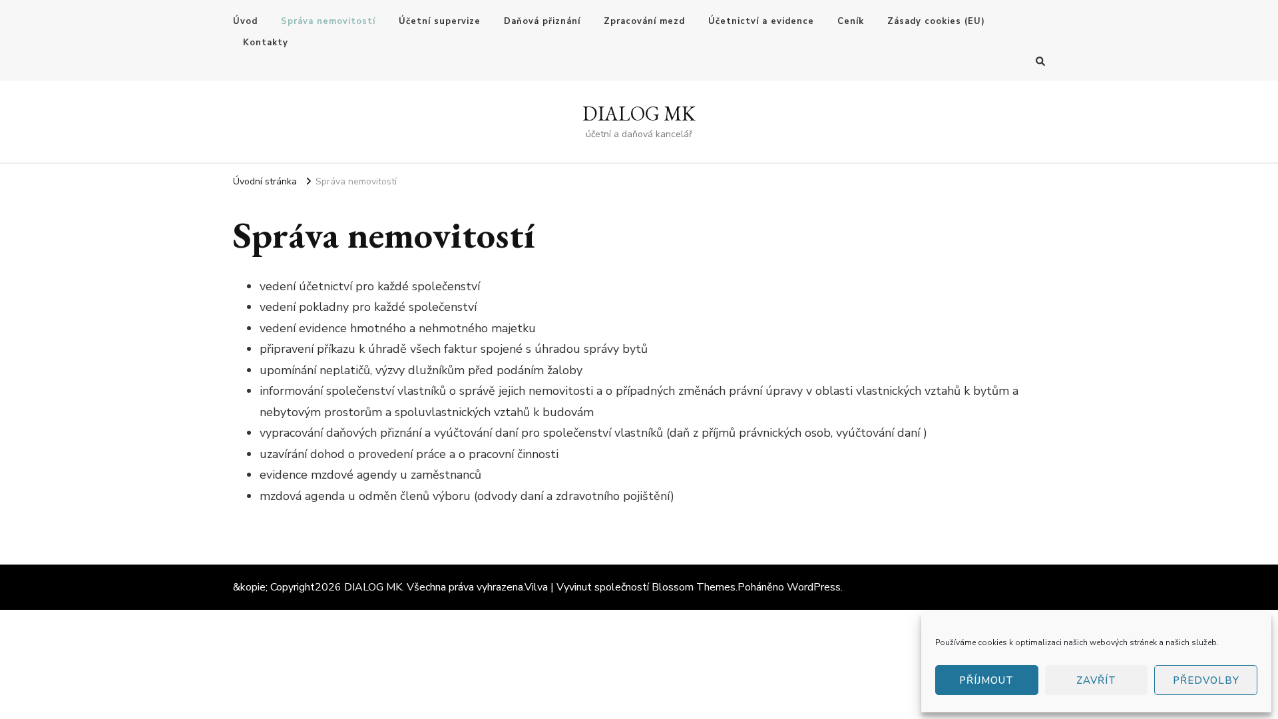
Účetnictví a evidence (761, 21)
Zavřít (1096, 680)
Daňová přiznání (542, 21)
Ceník (850, 21)
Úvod (245, 21)
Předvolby (1206, 680)
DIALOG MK (639, 113)
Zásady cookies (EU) (936, 21)
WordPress (814, 587)
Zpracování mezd (644, 21)
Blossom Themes (694, 587)
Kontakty (265, 43)
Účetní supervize (440, 21)
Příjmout (986, 680)
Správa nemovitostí (328, 21)
